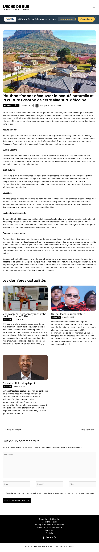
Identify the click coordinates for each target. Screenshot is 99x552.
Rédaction (49, 530)
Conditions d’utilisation (49, 519)
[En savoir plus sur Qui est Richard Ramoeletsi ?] (74, 298)
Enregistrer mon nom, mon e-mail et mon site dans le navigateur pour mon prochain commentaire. (50, 493)
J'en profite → (86, 19)
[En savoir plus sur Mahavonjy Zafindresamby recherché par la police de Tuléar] (25, 298)
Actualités (11, 105)
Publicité (49, 533)
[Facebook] (44, 537)
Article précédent (12, 430)
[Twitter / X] (55, 537)
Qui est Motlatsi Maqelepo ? (19, 383)
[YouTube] (51, 537)
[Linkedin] (47, 537)
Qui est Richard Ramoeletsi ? (68, 314)
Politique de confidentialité (49, 527)
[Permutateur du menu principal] (93, 7)
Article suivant (88, 430)
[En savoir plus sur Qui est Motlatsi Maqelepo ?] (25, 367)
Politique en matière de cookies (49, 524)
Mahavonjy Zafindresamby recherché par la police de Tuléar (24, 315)
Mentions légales (49, 522)
